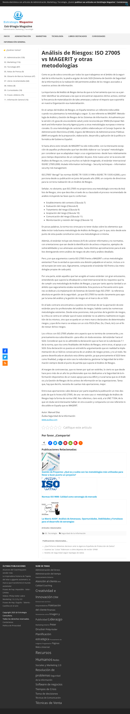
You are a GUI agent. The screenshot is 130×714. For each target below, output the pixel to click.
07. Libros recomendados (15, 81)
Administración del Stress (48, 569)
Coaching (47, 585)
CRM (55, 597)
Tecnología (57, 36)
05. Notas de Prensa (12, 71)
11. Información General (14, 99)
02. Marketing (10, 62)
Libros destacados (77, 36)
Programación (46, 643)
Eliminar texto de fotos (43, 602)
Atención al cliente (46, 581)
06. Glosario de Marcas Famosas (17, 76)
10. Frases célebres (12, 95)
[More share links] (81, 443)
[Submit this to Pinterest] (65, 443)
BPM (59, 582)
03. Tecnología (51, 533)
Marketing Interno (42, 625)
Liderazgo (55, 619)
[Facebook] (5, 351)
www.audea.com (49, 419)
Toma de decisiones (47, 693)
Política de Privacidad (12, 625)
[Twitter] (5, 357)
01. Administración (12, 57)
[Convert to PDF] (76, 443)
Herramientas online (42, 614)
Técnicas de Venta (49, 703)
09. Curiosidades (11, 90)
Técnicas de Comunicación (48, 697)
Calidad (39, 585)
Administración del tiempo (48, 573)
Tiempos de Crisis (46, 689)
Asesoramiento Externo (44, 577)
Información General (15, 42)
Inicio (7, 36)
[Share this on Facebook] (50, 443)
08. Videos (8, 85)
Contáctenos (122, 2)
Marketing (41, 36)
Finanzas (51, 609)
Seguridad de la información (73, 533)
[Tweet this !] (55, 443)
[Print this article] (70, 443)
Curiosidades (98, 36)
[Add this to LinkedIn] (60, 443)
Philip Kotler (51, 629)
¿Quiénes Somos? (13, 50)
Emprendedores (42, 605)
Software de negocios (49, 684)
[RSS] (5, 363)
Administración (23, 36)
